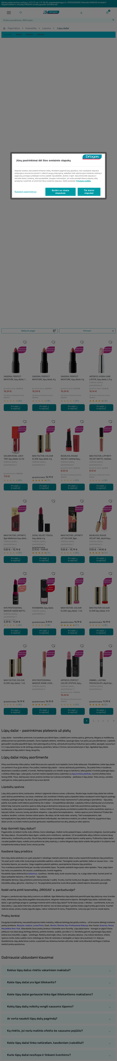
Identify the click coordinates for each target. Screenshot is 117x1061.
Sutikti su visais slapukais (60, 192)
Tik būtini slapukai (89, 192)
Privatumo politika (83, 181)
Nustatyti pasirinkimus (25, 191)
